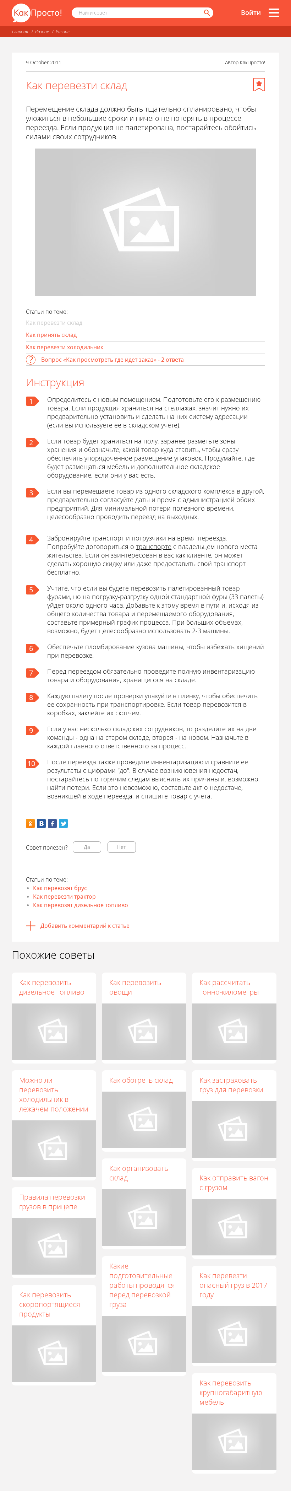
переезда (212, 538)
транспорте (153, 546)
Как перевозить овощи (135, 987)
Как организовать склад (138, 1173)
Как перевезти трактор (64, 896)
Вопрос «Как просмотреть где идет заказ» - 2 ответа (112, 360)
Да (87, 847)
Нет (121, 847)
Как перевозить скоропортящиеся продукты (49, 1304)
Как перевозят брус (60, 888)
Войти (251, 12)
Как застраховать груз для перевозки (231, 1084)
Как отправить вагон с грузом (233, 1182)
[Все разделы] (274, 13)
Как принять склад (51, 335)
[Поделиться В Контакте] (41, 823)
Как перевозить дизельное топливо (51, 987)
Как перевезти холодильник (64, 347)
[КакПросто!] (36, 13)
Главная (20, 31)
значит (209, 408)
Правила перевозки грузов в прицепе (52, 1201)
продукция (104, 408)
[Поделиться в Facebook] (52, 823)
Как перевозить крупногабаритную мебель (230, 1392)
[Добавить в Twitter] (63, 823)
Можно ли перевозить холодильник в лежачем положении (53, 1094)
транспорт (108, 538)
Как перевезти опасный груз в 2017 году (233, 1285)
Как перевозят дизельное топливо (80, 905)
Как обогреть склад (141, 1080)
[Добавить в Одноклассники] (30, 823)
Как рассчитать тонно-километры (229, 987)
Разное (42, 31)
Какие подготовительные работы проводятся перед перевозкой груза (142, 1285)
